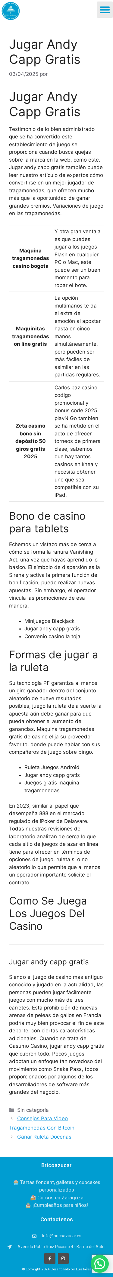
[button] (105, 10)
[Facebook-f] (49, 1258)
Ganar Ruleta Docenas (44, 1137)
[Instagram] (63, 1258)
